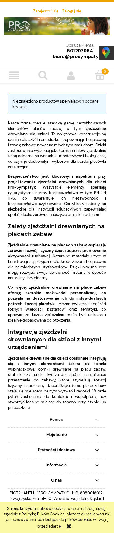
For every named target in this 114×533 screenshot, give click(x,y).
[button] (14, 75)
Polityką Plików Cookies (43, 514)
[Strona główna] (57, 28)
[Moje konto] (71, 75)
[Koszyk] (99, 75)
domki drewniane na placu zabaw (71, 369)
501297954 (80, 50)
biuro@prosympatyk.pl (80, 56)
